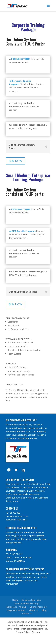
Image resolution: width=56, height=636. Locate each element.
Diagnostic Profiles (16, 610)
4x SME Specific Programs (22, 231)
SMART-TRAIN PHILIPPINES (19, 557)
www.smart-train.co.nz (16, 519)
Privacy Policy (23, 632)
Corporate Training (16, 606)
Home (15, 600)
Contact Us (26, 613)
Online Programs (38, 606)
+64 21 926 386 (13, 512)
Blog (44, 610)
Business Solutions (31, 600)
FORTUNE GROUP (14, 554)
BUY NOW (15, 161)
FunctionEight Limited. (36, 628)
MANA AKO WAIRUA (15, 561)
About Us (33, 610)
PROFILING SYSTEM (20, 59)
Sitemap (36, 632)
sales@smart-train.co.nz (17, 516)
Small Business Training (26, 603)
